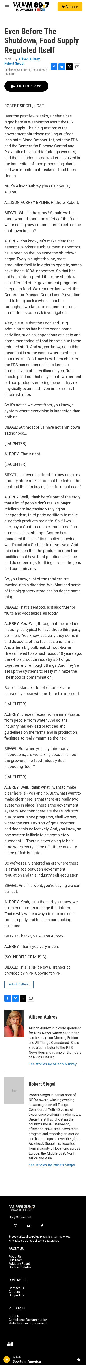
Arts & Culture (19, 984)
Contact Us (16, 1288)
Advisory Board (19, 1263)
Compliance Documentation (28, 1319)
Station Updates (20, 1267)
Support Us (16, 1295)
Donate (72, 7)
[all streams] (80, 1359)
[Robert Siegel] (14, 1090)
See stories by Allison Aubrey (53, 1064)
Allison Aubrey (29, 59)
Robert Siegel (14, 63)
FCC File (14, 1316)
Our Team (16, 1260)
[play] (6, 1359)
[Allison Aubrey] (14, 1023)
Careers (14, 1291)
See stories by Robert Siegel (52, 1164)
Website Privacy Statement (28, 1323)
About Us (15, 1256)
